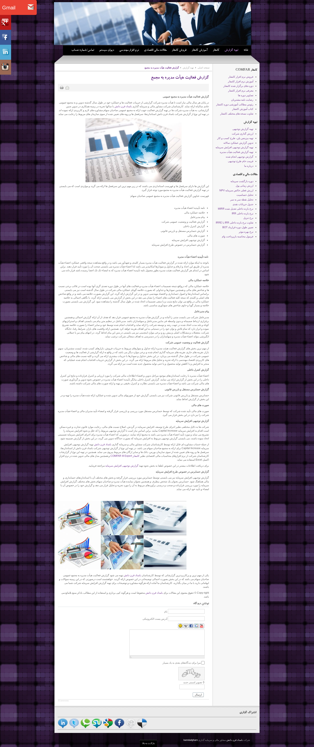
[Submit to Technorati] (85, 727)
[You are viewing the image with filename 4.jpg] (165, 518)
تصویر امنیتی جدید (192, 682)
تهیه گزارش (188, 67)
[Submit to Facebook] (119, 727)
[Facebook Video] (191, 626)
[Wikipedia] (185, 626)
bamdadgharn (190, 740)
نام (165, 611)
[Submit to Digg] (131, 727)
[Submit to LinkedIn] (63, 727)
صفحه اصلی (204, 67)
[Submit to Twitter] (74, 727)
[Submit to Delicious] (142, 727)
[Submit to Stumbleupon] (97, 727)
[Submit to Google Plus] (108, 727)
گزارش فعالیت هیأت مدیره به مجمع (180, 78)
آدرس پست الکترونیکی (154, 618)
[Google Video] (196, 626)
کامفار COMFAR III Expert (124, 455)
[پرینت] (61, 87)
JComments (63, 701)
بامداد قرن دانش (123, 106)
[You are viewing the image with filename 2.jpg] (122, 518)
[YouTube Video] (201, 626)
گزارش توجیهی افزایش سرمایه (121, 465)
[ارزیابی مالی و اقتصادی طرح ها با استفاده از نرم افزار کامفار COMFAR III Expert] (152, 23)
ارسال (198, 694)
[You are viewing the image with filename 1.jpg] (79, 518)
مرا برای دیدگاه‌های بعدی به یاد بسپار (182, 662)
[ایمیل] (67, 87)
